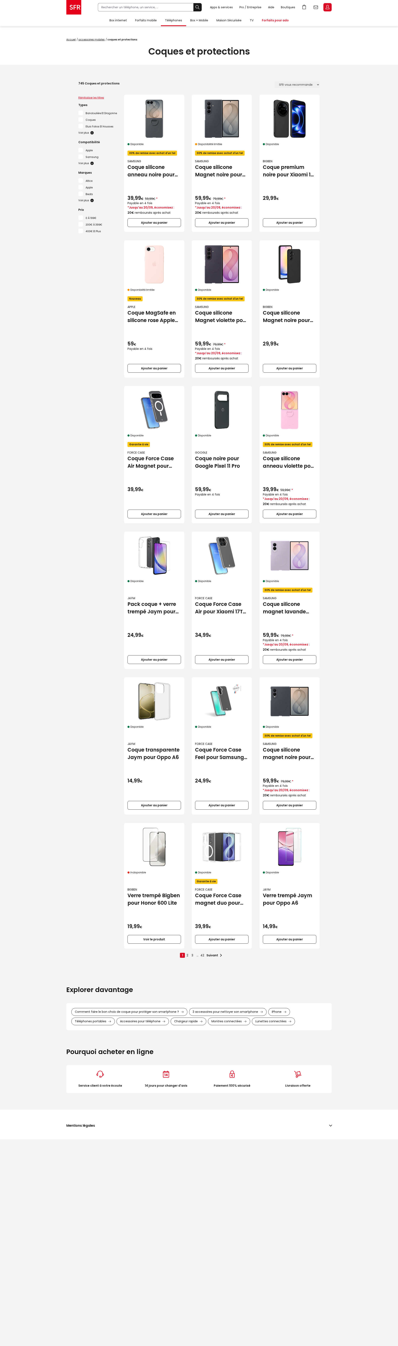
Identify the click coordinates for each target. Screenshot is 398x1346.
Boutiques (288, 7)
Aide (271, 7)
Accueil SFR (73, 7)
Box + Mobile (199, 20)
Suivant (212, 955)
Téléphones (173, 20)
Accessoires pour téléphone (140, 1021)
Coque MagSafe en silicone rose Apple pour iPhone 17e (151, 316)
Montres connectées (226, 1021)
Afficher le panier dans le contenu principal (304, 7)
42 (202, 955)
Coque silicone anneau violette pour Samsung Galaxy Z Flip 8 (289, 462)
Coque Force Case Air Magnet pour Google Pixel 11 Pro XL (153, 462)
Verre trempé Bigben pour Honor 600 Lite (153, 899)
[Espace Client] (327, 7)
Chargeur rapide (186, 1021)
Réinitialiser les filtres (91, 97)
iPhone (277, 1012)
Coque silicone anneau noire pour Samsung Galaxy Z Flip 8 (151, 171)
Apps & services (221, 7)
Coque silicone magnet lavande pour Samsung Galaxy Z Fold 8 (284, 608)
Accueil (71, 39)
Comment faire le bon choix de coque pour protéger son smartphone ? (127, 1012)
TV (252, 20)
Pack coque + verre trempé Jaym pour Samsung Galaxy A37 (151, 608)
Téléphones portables (90, 1021)
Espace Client (327, 7)
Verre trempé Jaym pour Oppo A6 (287, 899)
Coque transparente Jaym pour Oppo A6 (153, 753)
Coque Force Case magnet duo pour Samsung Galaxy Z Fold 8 (219, 899)
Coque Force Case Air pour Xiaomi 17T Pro (219, 608)
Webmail (316, 7)
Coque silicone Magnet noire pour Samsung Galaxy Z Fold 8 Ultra (219, 171)
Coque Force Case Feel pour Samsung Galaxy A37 (219, 753)
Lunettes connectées (270, 1021)
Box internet (118, 20)
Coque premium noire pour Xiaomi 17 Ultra (288, 171)
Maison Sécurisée (228, 20)
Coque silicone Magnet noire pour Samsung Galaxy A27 (286, 316)
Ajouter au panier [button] (154, 223)
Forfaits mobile (146, 20)
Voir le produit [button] (154, 939)
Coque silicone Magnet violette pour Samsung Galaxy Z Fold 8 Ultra (221, 316)
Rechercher (197, 7)
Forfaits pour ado (275, 20)
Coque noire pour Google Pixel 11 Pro (217, 462)
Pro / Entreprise (250, 7)
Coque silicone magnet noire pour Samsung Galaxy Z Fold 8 (287, 753)
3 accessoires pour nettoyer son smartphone (225, 1012)
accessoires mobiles (91, 39)
